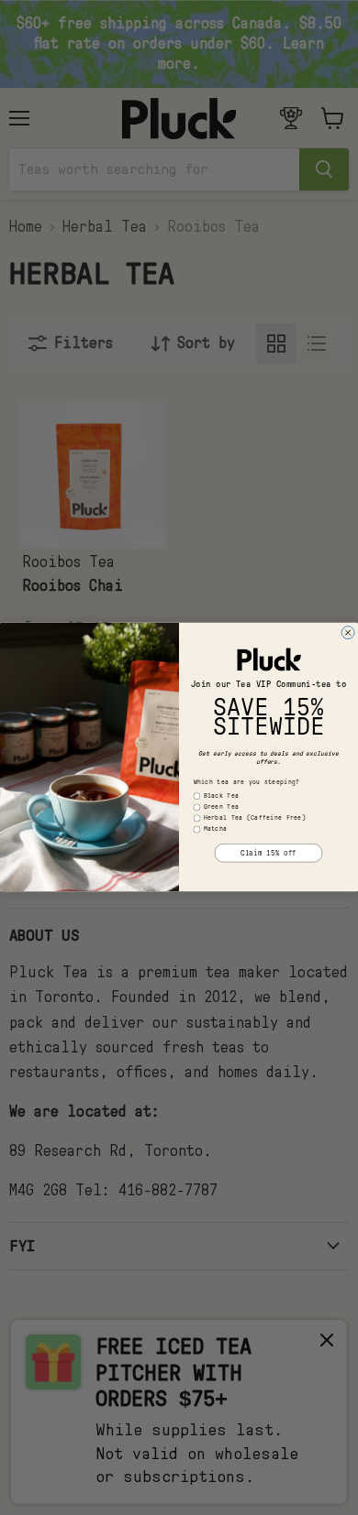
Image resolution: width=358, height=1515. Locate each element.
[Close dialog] (347, 633)
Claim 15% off (268, 853)
